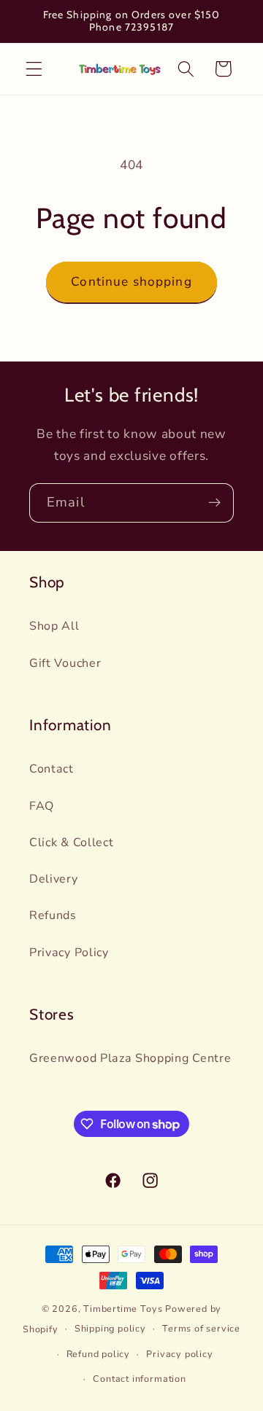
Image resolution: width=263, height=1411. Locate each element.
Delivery (53, 879)
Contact (51, 769)
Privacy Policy (69, 953)
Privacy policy (179, 1354)
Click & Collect (71, 843)
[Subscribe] (214, 503)
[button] (34, 68)
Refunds (53, 915)
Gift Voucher (65, 663)
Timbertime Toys (122, 1308)
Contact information (139, 1378)
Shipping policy (110, 1328)
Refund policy (98, 1354)
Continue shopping (131, 281)
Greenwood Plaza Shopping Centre (130, 1058)
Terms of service (201, 1328)
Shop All (54, 626)
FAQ (41, 806)
